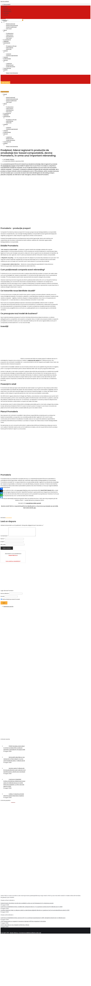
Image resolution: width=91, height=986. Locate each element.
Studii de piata (10, 66)
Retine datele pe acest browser (11, 599)
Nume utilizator (5, 593)
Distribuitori (10, 36)
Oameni (5, 57)
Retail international (12, 25)
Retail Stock (9, 65)
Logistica (9, 63)
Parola (2, 596)
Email (2, 541)
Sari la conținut (5, 1)
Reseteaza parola (8, 606)
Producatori (9, 33)
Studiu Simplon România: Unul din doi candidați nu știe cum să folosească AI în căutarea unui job (27, 903)
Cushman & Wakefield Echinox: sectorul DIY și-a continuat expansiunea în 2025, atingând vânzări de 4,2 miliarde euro (33, 918)
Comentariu (4, 536)
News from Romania (12, 73)
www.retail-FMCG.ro (22, 490)
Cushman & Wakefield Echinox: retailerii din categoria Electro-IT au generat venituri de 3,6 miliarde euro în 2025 (31, 907)
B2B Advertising (7, 11)
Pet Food (9, 28)
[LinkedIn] (1, 493)
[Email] (1, 497)
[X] (1, 491)
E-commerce (7, 39)
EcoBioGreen (7, 58)
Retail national (10, 24)
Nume (3, 539)
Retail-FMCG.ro (14, 933)
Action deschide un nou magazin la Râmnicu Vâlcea (15, 925)
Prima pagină (6, 4)
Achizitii (8, 54)
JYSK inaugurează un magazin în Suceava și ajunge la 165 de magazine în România (23, 921)
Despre (5, 6)
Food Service (7, 68)
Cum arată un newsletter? (13, 561)
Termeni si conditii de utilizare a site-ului (30, 933)
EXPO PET (9, 49)
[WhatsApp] (1, 495)
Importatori (9, 35)
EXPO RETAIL (9, 47)
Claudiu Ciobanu (9, 159)
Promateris (8, 517)
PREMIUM (6, 41)
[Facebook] (1, 489)
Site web (3, 544)
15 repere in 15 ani (11, 46)
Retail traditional (11, 27)
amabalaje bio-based (8, 166)
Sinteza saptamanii (12, 55)
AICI (34, 508)
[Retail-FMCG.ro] (11, 10)
